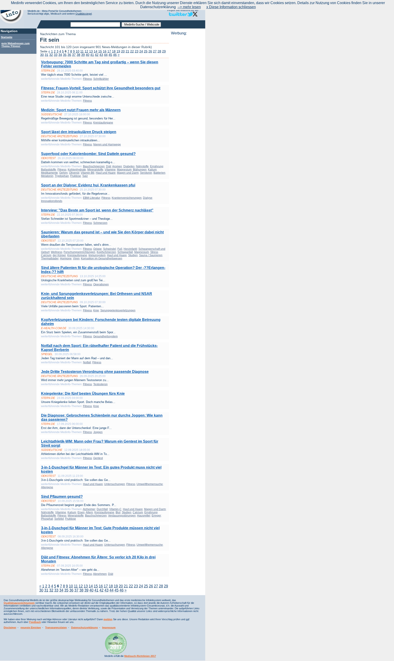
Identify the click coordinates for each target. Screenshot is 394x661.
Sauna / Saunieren (150, 255)
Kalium (152, 169)
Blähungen (140, 169)
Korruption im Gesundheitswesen (101, 258)
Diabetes (129, 166)
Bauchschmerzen (94, 166)
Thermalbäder (50, 258)
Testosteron (100, 384)
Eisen (81, 512)
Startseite (6, 37)
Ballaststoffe (48, 169)
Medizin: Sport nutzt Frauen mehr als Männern (81, 110)
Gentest (98, 458)
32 (51, 55)
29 (164, 51)
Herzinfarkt (130, 248)
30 (42, 55)
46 (115, 55)
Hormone (66, 258)
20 (123, 51)
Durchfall (102, 509)
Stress (154, 252)
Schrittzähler (101, 78)
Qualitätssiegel (83, 13)
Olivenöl (74, 172)
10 (77, 51)
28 (159, 51)
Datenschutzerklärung (84, 627)
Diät (108, 166)
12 (86, 51)
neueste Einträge (31, 627)
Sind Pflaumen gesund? (62, 496)
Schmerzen (100, 223)
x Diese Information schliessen (231, 7)
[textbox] (95, 24)
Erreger (156, 515)
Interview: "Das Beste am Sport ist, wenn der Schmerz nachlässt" (97, 210)
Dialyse (147, 197)
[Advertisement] (186, 103)
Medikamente (49, 172)
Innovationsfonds (51, 201)
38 (78, 55)
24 (141, 51)
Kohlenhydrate (77, 169)
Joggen (98, 432)
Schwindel (109, 248)
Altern (89, 512)
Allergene (47, 487)
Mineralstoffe (95, 169)
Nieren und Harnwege (107, 144)
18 (114, 51)
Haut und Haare (106, 172)
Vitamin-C (115, 509)
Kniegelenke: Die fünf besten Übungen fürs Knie (83, 393)
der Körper (59, 255)
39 (83, 55)
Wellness (56, 252)
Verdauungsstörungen (122, 515)
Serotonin (146, 172)
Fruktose (75, 176)
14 (95, 51)
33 (55, 55)
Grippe (97, 248)
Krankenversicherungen (127, 197)
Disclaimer (10, 627)
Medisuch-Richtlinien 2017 (140, 656)
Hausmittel (143, 515)
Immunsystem (97, 255)
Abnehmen (100, 574)
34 (60, 55)
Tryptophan (62, 176)
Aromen (117, 166)
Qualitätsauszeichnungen (19, 603)
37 (74, 55)
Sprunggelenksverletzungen (117, 310)
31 (46, 55)
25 (146, 51)
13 (91, 51)
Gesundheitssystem (105, 336)
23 (136, 51)
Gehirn (63, 172)
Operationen (101, 284)
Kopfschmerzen (106, 252)
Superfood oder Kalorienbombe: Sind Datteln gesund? (88, 154)
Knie (96, 310)
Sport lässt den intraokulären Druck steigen (78, 132)
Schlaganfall (125, 252)
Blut (118, 512)
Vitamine (110, 169)
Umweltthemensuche (150, 484)
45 (110, 55)
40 (87, 55)
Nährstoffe (142, 166)
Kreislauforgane (103, 122)
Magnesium (124, 169)
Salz (85, 176)
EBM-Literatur (91, 197)
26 (150, 51)
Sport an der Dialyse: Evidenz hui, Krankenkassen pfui (88, 185)
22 (132, 51)
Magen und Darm (128, 172)
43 (101, 55)
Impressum (109, 627)
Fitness (87, 78)
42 (96, 55)
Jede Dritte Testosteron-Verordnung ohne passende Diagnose (95, 372)
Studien (133, 255)
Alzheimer (89, 509)
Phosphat (47, 518)
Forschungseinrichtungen (79, 252)
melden (108, 619)
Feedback (35, 622)
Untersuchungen (114, 484)
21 (127, 51)
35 (65, 55)
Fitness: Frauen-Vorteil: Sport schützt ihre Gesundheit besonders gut (100, 88)
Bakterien (159, 172)
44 (106, 55)
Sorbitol (59, 518)
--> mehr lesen (189, 7)
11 (82, 51)
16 (104, 51)
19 (118, 51)
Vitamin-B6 (87, 172)
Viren (76, 258)
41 (92, 55)
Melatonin (47, 176)
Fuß (119, 248)
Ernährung (156, 166)
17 (109, 51)
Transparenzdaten (56, 627)
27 (155, 51)
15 (100, 51)
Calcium (46, 255)
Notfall (87, 362)
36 (69, 55)
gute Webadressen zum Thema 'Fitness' (15, 44)
